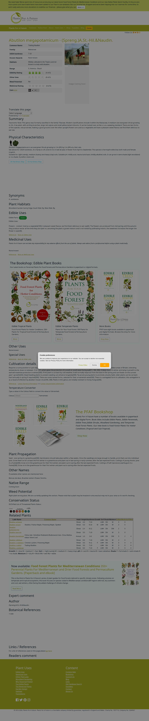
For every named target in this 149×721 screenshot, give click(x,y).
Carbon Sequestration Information (52, 384)
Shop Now (105, 339)
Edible (118, 519)
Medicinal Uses (21, 674)
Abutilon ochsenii (15, 522)
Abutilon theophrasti (16, 536)
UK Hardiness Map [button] (17, 162)
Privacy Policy (82, 365)
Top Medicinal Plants (24, 686)
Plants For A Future (18, 28)
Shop (68, 28)
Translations (20, 694)
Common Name (50, 519)
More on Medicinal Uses (26, 254)
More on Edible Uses (25, 235)
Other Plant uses (22, 677)
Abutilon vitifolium (15, 540)
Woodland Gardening (24, 679)
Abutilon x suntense (16, 548)
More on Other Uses (24, 359)
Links (68, 682)
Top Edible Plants (22, 684)
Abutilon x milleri (15, 545)
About (51, 28)
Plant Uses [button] (59, 28)
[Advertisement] (130, 77)
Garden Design (21, 689)
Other (131, 519)
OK (105, 365)
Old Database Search (74, 684)
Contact (69, 689)
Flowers (23, 217)
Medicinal (125, 519)
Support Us (70, 677)
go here (49, 651)
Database (32, 28)
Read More (17, 588)
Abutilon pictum (15, 525)
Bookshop (69, 674)
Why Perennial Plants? (24, 682)
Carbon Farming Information (27, 384)
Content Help (71, 672)
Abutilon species (15, 532)
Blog (82, 28)
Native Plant (42, 28)
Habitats (19, 691)
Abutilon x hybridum (16, 543)
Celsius (11, 396)
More (15, 339)
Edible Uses (20, 672)
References (12, 235)
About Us (69, 691)
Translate (25, 116)
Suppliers (75, 28)
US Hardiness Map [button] (34, 162)
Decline (94, 365)
